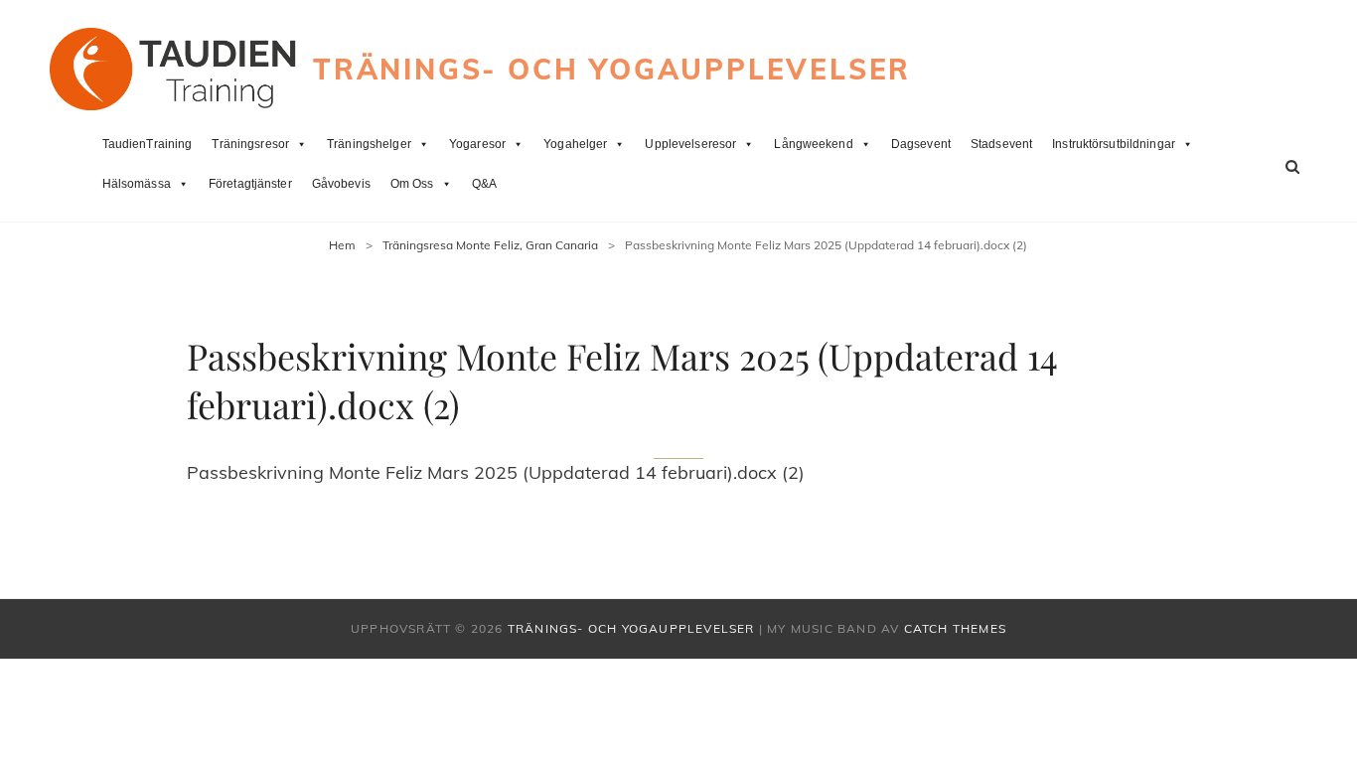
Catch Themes (955, 628)
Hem (342, 244)
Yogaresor (477, 144)
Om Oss (412, 184)
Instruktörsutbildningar (1113, 144)
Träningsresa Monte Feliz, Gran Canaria (490, 244)
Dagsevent (921, 144)
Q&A (484, 184)
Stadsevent (1001, 144)
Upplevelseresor (690, 144)
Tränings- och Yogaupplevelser (612, 69)
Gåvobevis (341, 184)
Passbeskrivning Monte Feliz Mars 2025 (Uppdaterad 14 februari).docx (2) (496, 472)
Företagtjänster (250, 184)
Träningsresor (250, 144)
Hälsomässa (136, 184)
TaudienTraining (147, 144)
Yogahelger (575, 144)
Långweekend (813, 144)
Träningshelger (369, 144)
